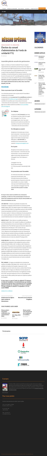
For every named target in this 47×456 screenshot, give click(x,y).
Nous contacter (21, 8)
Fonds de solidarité (5, 45)
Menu (4, 11)
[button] (2, 19)
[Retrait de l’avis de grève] (36, 62)
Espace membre (42, 8)
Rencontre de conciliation (41, 57)
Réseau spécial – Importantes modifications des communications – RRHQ (5, 313)
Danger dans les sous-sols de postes (42, 77)
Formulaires (27, 8)
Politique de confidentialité (12, 8)
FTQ (11, 45)
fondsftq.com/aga (13, 99)
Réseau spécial (16, 45)
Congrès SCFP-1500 (34, 8)
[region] (23, 20)
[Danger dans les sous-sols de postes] (36, 75)
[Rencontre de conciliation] (36, 56)
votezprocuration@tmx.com (22, 143)
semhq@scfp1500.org (6, 413)
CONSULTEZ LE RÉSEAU (6, 291)
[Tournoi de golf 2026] (36, 69)
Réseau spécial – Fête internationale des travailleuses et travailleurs (27, 312)
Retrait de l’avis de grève (42, 63)
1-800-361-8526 (5, 409)
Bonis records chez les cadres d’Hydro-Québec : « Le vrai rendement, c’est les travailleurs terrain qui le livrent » (42, 88)
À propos (4, 8)
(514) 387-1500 (6, 408)
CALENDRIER (38, 48)
